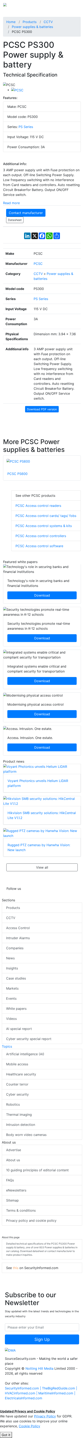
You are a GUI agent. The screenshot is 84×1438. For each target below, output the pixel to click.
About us (13, 1160)
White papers (16, 1008)
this (15, 1268)
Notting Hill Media (39, 1368)
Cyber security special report (28, 1039)
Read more (11, 203)
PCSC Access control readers (38, 506)
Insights (12, 968)
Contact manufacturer (26, 213)
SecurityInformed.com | (23, 1388)
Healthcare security (21, 1074)
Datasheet (15, 220)
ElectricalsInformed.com (23, 1398)
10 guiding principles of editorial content (37, 1170)
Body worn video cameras (26, 1135)
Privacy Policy (45, 1416)
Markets (12, 988)
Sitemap (12, 1200)
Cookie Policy (29, 1426)
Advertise (13, 1150)
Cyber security (17, 1094)
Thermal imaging (19, 1114)
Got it (6, 1435)
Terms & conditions (21, 1210)
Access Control (18, 928)
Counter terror (17, 1084)
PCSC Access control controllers (40, 536)
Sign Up (42, 1339)
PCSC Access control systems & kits (43, 526)
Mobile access (17, 1064)
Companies (14, 948)
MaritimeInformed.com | (56, 1393)
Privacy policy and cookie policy (31, 1220)
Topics (7, 1046)
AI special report (19, 1029)
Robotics (13, 1104)
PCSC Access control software (39, 546)
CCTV (10, 918)
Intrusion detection (20, 1125)
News (10, 958)
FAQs (10, 1180)
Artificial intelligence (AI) (25, 1054)
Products (13, 908)
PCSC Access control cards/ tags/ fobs (45, 516)
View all (42, 867)
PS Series (26, 127)
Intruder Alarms (18, 938)
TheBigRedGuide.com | (59, 1388)
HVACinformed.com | (21, 1393)
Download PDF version (42, 409)
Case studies (16, 978)
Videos (11, 1019)
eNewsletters (16, 1190)
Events (11, 998)
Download (42, 595)
